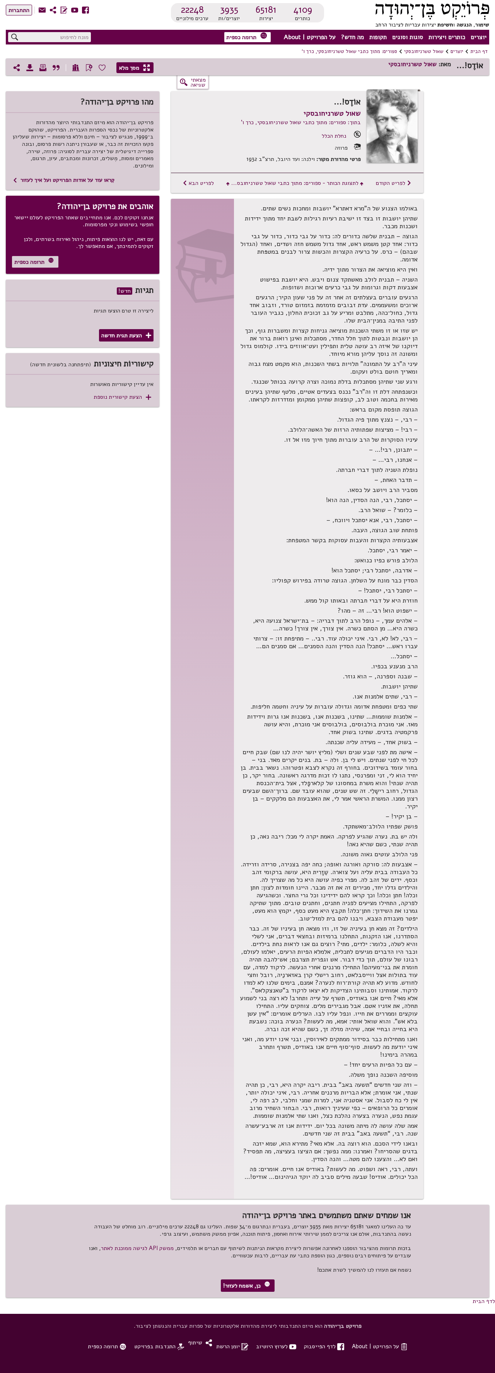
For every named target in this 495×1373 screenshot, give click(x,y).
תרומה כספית (246, 36)
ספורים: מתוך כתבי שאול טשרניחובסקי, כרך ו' (349, 51)
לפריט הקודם (393, 183)
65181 (266, 9)
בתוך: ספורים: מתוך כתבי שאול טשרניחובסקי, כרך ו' (301, 122)
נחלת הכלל (334, 136)
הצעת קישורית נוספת (122, 397)
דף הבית (479, 51)
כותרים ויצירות (446, 37)
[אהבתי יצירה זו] (102, 68)
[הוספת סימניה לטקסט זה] (89, 68)
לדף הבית (484, 1301)
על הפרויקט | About (310, 37)
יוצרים (478, 37)
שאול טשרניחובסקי (424, 51)
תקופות (378, 37)
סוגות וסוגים (407, 37)
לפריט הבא (198, 183)
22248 (192, 9)
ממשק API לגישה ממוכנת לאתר (137, 1248)
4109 (303, 9)
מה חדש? (352, 37)
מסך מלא (134, 68)
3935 (229, 9)
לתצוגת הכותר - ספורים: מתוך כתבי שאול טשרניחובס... (295, 183)
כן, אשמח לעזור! (246, 1285)
